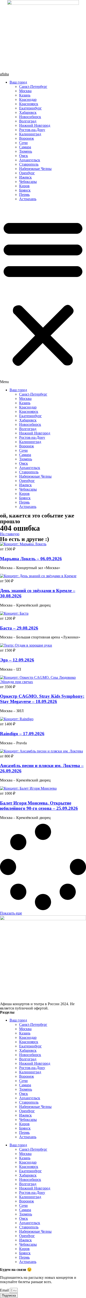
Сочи (23, 143)
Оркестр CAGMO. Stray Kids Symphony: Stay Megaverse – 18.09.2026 (42, 699)
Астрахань (27, 199)
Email (5, 1290)
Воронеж (26, 138)
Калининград (30, 134)
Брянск (25, 190)
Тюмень (25, 151)
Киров (24, 186)
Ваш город (18, 82)
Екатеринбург (30, 108)
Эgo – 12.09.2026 (17, 659)
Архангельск (29, 160)
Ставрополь (28, 164)
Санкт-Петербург (33, 86)
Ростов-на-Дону (32, 130)
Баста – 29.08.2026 (19, 628)
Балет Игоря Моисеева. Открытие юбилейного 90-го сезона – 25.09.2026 (39, 805)
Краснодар (28, 99)
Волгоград (27, 121)
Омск (23, 156)
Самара (25, 147)
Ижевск (25, 177)
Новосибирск (30, 117)
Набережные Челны (35, 169)
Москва (25, 91)
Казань (24, 95)
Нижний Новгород (34, 125)
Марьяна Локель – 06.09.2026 (31, 558)
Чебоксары (28, 182)
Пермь (24, 194)
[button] (43, 294)
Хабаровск (28, 112)
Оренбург (27, 173)
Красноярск (28, 104)
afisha (4, 74)
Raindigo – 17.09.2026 (22, 733)
